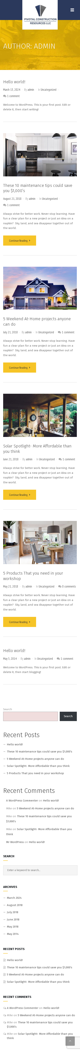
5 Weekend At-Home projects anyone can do (35, 759)
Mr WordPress (15, 842)
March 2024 (14, 897)
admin (31, 90)
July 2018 (12, 912)
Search (7, 709)
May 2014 (13, 934)
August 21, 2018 (12, 199)
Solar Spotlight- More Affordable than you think (38, 766)
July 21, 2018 (10, 332)
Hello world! (14, 81)
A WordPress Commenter (22, 800)
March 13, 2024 (11, 90)
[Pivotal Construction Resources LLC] (40, 15)
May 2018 (12, 926)
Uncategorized (48, 90)
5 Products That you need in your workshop (35, 773)
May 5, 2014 (10, 659)
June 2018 (13, 919)
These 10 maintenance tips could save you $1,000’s (39, 751)
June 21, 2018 (11, 459)
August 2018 (15, 905)
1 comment (13, 96)
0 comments (69, 586)
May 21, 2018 (10, 586)
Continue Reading (18, 240)
